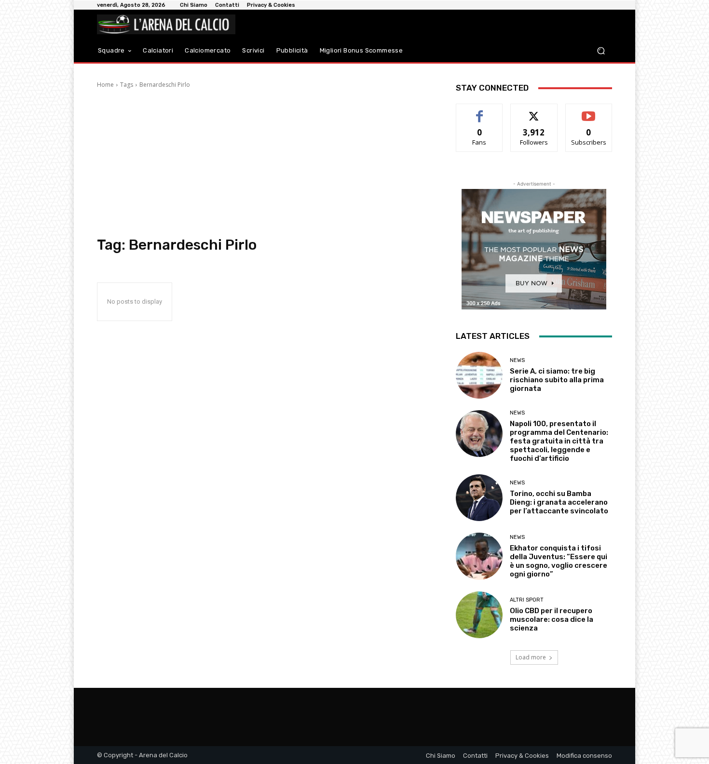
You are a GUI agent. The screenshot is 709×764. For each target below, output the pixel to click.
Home (105, 84)
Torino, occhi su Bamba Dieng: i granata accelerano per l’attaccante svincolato (559, 502)
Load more (531, 657)
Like (479, 111)
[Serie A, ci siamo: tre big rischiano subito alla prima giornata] (479, 375)
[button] (600, 51)
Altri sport (527, 600)
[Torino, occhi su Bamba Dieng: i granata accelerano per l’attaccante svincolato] (479, 497)
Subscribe (589, 111)
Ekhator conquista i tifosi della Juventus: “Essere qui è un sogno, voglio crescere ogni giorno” (558, 561)
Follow (534, 111)
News (517, 360)
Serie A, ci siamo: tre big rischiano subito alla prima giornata (557, 380)
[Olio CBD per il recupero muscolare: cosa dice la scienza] (479, 614)
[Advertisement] (265, 163)
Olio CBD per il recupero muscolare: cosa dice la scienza (551, 619)
